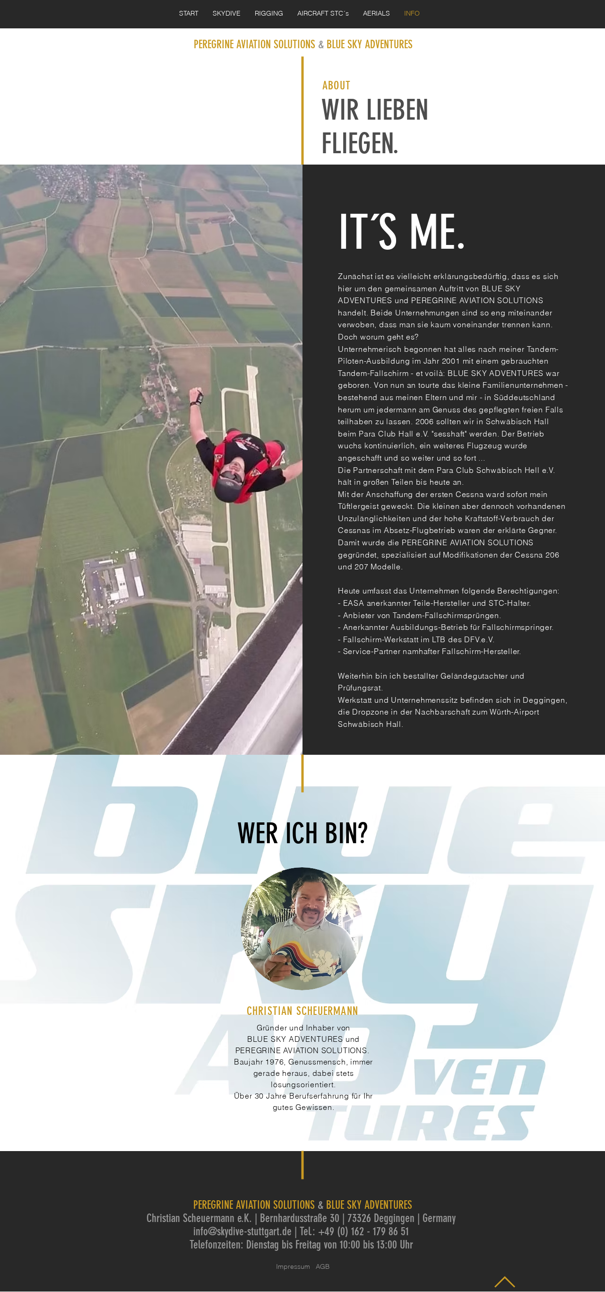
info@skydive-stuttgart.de (242, 1231)
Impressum (296, 1266)
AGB (322, 1266)
